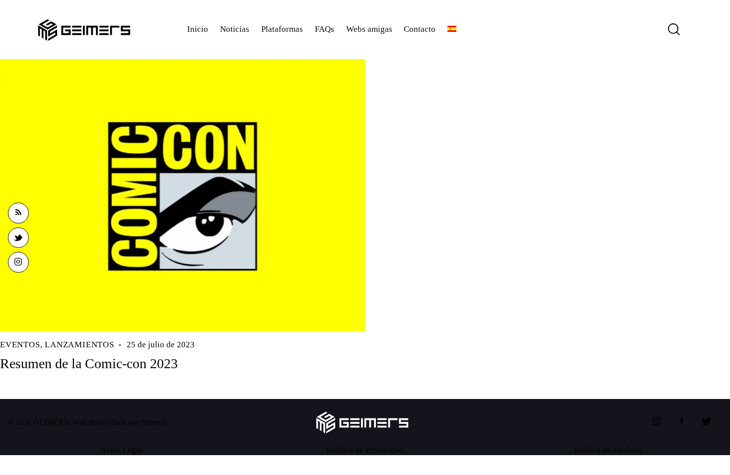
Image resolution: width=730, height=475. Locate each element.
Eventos (20, 344)
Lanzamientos (79, 344)
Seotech (153, 422)
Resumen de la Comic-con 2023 (89, 363)
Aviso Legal (121, 450)
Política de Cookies (608, 450)
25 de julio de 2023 (161, 344)
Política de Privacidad (364, 450)
